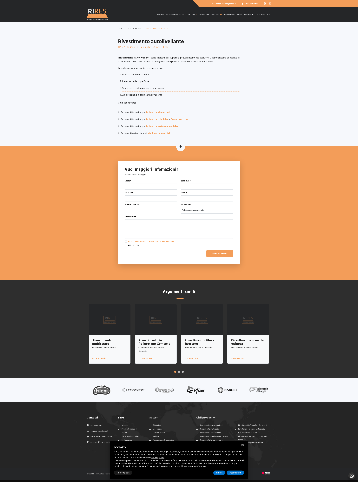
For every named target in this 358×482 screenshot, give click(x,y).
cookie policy (157, 457)
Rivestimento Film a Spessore (211, 440)
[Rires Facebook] (265, 3)
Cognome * (186, 181)
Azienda (160, 14)
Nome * (128, 181)
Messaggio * (130, 216)
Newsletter (133, 245)
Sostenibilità (249, 14)
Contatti (261, 14)
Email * (184, 192)
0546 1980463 (96, 425)
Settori (191, 14)
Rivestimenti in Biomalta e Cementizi (252, 425)
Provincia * (186, 204)
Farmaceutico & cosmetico (163, 440)
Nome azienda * (132, 204)
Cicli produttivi (205, 417)
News (239, 14)
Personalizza (123, 472)
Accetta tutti (235, 472)
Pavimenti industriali (175, 14)
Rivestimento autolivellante (210, 432)
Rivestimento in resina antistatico (213, 425)
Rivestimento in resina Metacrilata (251, 429)
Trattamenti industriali (209, 14)
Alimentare (157, 425)
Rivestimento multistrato (209, 429)
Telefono (129, 192)
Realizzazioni (229, 14)
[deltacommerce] (266, 473)
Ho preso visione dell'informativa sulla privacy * (151, 242)
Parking (156, 436)
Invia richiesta (220, 253)
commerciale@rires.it (99, 431)
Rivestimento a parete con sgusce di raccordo (252, 438)
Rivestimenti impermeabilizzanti (250, 442)
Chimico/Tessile (159, 432)
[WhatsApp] (351, 475)
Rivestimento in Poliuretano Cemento (214, 436)
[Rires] (97, 16)
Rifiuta (219, 472)
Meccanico (157, 429)
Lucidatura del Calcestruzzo (249, 432)
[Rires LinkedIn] (269, 3)
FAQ (269, 14)
